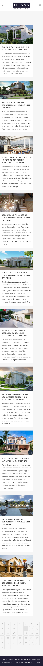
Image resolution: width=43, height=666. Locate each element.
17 (20, 633)
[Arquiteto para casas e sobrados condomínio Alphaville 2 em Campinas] (16, 318)
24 (20, 638)
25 (26, 638)
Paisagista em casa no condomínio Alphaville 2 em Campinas (16, 105)
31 (20, 642)
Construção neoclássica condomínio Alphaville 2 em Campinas (16, 275)
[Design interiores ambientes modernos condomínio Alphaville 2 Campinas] (16, 145)
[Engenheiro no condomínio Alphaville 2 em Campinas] (16, 34)
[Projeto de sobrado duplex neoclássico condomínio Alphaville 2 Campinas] (16, 379)
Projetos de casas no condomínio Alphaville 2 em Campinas (16, 522)
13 (37, 628)
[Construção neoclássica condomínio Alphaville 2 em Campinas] (16, 260)
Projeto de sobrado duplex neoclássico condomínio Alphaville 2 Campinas (16, 397)
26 (31, 638)
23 (14, 638)
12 (32, 628)
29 (8, 642)
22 (8, 638)
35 (2, 647)
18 (26, 633)
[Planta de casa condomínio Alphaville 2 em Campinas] (16, 443)
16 (14, 633)
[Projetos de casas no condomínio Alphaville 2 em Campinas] (16, 505)
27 (37, 638)
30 (14, 642)
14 (2, 633)
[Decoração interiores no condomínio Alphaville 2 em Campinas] (16, 202)
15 (8, 633)
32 (26, 642)
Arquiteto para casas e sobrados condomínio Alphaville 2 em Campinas (14, 333)
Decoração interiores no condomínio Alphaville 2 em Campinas (16, 217)
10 (20, 628)
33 (31, 642)
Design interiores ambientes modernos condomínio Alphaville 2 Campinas (16, 160)
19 (32, 633)
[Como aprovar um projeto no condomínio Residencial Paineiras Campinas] (16, 566)
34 (37, 642)
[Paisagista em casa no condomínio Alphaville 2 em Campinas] (16, 90)
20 (37, 633)
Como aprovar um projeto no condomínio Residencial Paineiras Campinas (16, 583)
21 (2, 638)
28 (2, 642)
